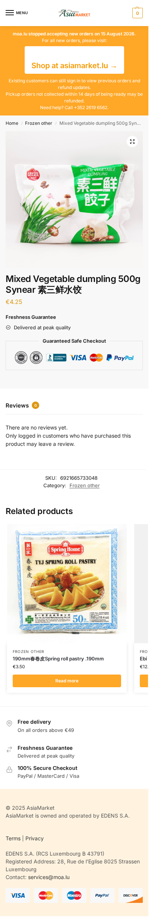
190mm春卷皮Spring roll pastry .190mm (58, 659)
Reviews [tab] (21, 405)
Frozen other (38, 123)
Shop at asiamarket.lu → (74, 65)
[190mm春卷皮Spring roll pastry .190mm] (67, 583)
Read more (66, 680)
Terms (13, 838)
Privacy (34, 838)
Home (12, 123)
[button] (136, 13)
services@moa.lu (49, 877)
